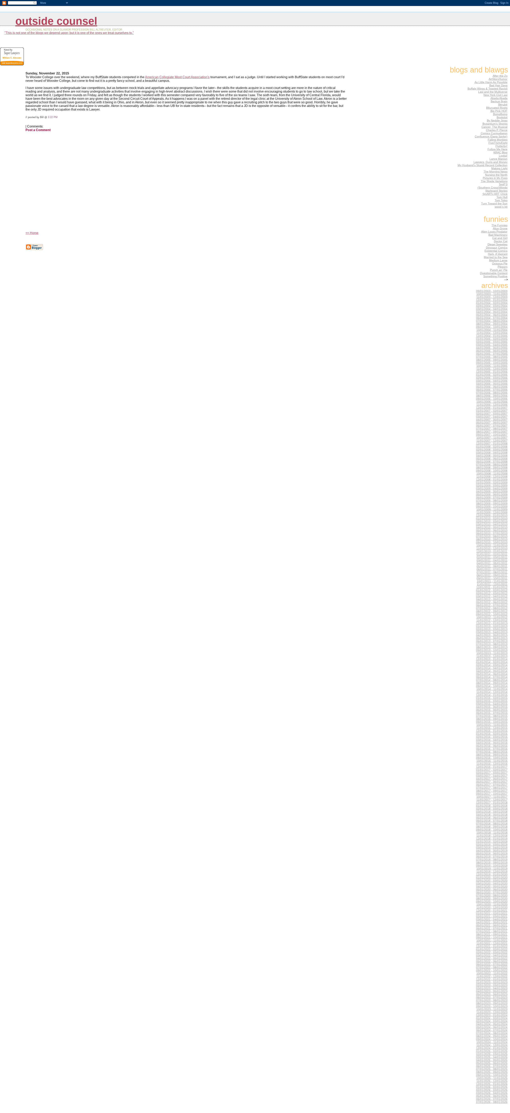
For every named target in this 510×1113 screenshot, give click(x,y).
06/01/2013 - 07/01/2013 (491, 641)
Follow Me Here (497, 149)
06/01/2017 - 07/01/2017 (491, 784)
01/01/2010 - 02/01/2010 (491, 518)
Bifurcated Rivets (496, 107)
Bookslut (502, 117)
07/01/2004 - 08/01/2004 (491, 321)
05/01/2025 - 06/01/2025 (491, 1063)
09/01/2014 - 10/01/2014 (491, 686)
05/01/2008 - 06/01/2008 (491, 458)
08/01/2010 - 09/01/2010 (491, 539)
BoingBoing (500, 114)
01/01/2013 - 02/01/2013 (491, 626)
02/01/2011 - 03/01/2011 (492, 557)
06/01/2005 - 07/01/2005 (491, 354)
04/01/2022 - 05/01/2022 (491, 958)
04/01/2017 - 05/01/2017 (491, 778)
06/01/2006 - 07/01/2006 (491, 389)
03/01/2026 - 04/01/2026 (491, 1093)
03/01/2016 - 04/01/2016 (491, 740)
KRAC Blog (500, 152)
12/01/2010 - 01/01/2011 (491, 551)
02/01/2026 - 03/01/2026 (491, 1090)
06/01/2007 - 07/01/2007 (491, 425)
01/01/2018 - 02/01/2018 (491, 805)
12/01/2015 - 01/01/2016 (491, 731)
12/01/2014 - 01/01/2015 (491, 695)
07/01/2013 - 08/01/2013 (491, 644)
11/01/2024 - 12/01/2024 (491, 1045)
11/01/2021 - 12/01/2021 (491, 943)
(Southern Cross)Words (492, 187)
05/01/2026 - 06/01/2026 (491, 1096)
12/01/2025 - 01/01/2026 (491, 1084)
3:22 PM (53, 117)
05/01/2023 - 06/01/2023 (491, 994)
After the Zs (500, 75)
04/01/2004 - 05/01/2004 (491, 312)
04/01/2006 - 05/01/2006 (491, 383)
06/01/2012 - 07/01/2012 (491, 605)
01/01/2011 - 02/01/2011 (492, 554)
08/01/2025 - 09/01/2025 (491, 1072)
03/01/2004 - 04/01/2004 (491, 309)
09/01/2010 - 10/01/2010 (491, 542)
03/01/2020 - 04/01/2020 (491, 883)
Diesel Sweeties (497, 244)
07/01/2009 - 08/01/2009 (491, 500)
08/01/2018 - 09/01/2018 (491, 826)
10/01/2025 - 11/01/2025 (491, 1078)
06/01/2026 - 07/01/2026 (491, 1099)
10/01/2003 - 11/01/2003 (491, 294)
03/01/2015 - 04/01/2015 (491, 704)
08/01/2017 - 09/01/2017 (491, 790)
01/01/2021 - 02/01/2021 (491, 913)
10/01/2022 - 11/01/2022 (491, 973)
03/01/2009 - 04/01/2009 (491, 488)
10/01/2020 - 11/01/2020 (491, 904)
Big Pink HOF (498, 111)
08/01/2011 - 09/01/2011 (492, 575)
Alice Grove (500, 228)
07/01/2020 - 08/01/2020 (491, 895)
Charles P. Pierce (496, 130)
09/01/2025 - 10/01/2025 (491, 1075)
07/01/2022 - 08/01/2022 (491, 967)
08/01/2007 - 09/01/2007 (491, 431)
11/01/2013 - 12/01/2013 (491, 656)
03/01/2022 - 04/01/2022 (491, 955)
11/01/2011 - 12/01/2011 (492, 584)
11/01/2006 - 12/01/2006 (491, 404)
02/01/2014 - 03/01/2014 (491, 665)
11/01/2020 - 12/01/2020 (491, 907)
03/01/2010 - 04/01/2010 (491, 524)
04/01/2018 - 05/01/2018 (491, 814)
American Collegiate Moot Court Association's (177, 77)
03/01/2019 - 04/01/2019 (491, 847)
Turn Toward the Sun (494, 203)
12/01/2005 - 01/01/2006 (491, 371)
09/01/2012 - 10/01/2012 (491, 614)
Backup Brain (499, 101)
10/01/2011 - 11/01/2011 (492, 581)
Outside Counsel (56, 21)
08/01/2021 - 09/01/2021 (491, 934)
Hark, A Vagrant (497, 254)
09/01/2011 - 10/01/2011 (492, 578)
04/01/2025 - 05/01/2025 (491, 1060)
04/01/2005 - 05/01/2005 (491, 348)
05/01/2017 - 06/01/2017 (491, 781)
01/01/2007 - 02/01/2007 (491, 410)
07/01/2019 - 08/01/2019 (491, 859)
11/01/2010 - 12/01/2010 (491, 548)
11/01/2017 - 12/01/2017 (491, 799)
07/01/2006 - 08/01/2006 (491, 392)
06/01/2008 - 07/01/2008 (491, 461)
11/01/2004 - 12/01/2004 (491, 333)
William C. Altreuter (12, 58)
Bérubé (502, 104)
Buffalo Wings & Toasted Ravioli (487, 88)
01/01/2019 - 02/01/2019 (491, 841)
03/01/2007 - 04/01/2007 (491, 416)
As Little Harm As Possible (491, 82)
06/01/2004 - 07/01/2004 (491, 318)
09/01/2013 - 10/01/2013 (491, 650)
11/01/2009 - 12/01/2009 (491, 512)
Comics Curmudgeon (494, 133)
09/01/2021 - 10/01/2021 (491, 937)
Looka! (503, 155)
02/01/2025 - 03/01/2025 (491, 1054)
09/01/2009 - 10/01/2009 (491, 506)
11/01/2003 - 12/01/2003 (491, 297)
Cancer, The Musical (494, 126)
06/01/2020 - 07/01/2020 (491, 892)
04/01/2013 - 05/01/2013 (491, 635)
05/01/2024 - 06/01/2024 (491, 1027)
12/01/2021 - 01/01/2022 (491, 946)
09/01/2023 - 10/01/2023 (491, 1006)
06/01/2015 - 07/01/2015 (491, 713)
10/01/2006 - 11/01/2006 (491, 401)
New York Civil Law (495, 95)
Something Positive (495, 276)
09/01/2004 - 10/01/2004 (491, 327)
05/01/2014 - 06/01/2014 (491, 674)
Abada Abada (498, 98)
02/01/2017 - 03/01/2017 (491, 772)
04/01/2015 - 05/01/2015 (491, 707)
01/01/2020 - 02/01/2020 (491, 877)
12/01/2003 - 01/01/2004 (491, 300)
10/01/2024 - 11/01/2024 (491, 1042)
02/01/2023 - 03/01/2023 (491, 985)
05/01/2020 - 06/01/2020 (491, 889)
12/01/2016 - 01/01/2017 (491, 766)
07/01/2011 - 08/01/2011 (492, 572)
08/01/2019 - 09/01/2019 (491, 862)
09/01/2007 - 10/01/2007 (491, 434)
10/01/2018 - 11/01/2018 (491, 832)
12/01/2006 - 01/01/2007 (491, 407)
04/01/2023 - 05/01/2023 (491, 991)
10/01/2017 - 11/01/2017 (491, 796)
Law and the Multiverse (492, 91)
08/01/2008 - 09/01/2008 (491, 467)
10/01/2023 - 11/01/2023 (491, 1009)
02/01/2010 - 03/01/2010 (491, 521)
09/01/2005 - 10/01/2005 (491, 362)
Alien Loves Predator (494, 231)
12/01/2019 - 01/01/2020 (491, 874)
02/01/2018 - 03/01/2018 (491, 808)
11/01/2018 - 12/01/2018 (491, 835)
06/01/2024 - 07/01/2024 (491, 1030)
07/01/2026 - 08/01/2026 (491, 1102)
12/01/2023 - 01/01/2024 (491, 1015)
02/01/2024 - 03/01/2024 (491, 1021)
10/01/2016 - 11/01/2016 (491, 760)
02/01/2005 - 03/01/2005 (491, 342)
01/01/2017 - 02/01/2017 (491, 769)
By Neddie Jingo (497, 120)
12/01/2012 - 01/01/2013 (491, 623)
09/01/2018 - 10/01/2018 (491, 829)
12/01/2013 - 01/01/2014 (491, 659)
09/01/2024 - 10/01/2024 (491, 1039)
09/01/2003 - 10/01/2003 (491, 291)
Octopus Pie (499, 263)
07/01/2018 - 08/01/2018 (491, 823)
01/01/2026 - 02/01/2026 (491, 1087)
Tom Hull (501, 197)
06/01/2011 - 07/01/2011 (492, 569)
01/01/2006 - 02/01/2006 (491, 374)
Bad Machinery (497, 234)
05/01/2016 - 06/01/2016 (491, 746)
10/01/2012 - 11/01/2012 (491, 617)
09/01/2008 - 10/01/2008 (491, 470)
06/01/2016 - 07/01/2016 (491, 749)
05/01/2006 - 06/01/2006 (491, 386)
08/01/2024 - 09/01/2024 (491, 1036)
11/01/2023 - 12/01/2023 (491, 1012)
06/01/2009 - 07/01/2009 (491, 497)
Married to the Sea (495, 257)
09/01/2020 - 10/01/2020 (491, 901)
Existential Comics (495, 250)
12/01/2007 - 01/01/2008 (491, 443)
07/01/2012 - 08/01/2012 (491, 608)
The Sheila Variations (494, 181)
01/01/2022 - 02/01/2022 (491, 949)
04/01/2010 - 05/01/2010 (491, 527)
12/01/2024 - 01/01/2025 (491, 1048)
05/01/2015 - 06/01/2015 (491, 710)
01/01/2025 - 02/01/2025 (491, 1051)
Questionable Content (493, 273)
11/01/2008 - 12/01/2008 (491, 476)
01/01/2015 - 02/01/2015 (491, 698)
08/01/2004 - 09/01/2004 (491, 324)
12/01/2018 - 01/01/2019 (491, 838)
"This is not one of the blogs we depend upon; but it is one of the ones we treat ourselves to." (69, 33)
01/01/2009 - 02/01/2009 (491, 482)
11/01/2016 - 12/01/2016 (491, 763)
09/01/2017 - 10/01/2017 (491, 793)
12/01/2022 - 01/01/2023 (491, 979)
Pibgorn (502, 266)
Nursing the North (496, 174)
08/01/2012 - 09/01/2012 (491, 611)
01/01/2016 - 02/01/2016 (491, 734)
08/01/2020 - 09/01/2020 (491, 898)
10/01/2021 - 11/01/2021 (491, 940)
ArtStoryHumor (498, 79)
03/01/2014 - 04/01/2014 (491, 668)
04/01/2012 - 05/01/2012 (491, 599)
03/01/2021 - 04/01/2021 (491, 919)
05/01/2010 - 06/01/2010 (491, 530)
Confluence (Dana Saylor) (491, 136)
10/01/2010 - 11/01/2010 (491, 545)
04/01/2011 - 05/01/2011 (492, 563)
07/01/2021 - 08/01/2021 (491, 931)
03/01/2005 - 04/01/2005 (491, 345)
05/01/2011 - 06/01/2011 (492, 566)
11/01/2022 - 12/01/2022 (491, 976)
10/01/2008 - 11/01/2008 (491, 473)
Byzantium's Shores (495, 123)
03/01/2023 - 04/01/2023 (491, 988)
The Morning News (495, 171)
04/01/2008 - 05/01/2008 (491, 455)
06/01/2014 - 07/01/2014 (491, 677)
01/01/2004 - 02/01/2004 (491, 303)
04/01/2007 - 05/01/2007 (491, 419)
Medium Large (498, 260)
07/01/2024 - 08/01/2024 (491, 1033)
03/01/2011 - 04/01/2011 (492, 560)
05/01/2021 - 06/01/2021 (491, 925)
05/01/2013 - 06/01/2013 (491, 638)
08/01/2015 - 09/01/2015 (491, 719)
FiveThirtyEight (497, 142)
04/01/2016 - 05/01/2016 (491, 743)
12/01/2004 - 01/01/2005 (491, 336)
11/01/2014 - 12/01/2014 (491, 692)
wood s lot (501, 206)
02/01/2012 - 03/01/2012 (491, 593)
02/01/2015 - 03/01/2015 (491, 701)
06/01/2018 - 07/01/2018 (491, 820)
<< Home (32, 233)
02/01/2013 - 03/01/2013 (491, 629)
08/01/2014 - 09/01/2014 (491, 683)
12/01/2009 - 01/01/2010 (491, 515)
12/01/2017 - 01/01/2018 (491, 802)
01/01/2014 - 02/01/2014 (491, 662)
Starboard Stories (496, 190)
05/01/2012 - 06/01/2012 (491, 602)
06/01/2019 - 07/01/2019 (491, 856)
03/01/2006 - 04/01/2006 (491, 380)
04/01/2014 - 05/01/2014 (491, 671)
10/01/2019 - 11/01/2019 (491, 868)
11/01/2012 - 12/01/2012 (491, 620)
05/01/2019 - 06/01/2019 (491, 853)
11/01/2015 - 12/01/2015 (491, 728)
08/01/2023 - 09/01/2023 (491, 1003)
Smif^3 (503, 184)
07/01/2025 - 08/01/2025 (491, 1069)
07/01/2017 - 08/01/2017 (491, 787)
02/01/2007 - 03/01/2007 (491, 413)
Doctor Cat (500, 241)
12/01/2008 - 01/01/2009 (491, 479)
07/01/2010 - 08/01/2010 (491, 536)
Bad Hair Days (498, 85)
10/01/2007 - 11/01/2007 (491, 437)
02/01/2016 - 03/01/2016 (491, 737)
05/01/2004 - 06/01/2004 (491, 315)
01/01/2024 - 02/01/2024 (491, 1018)
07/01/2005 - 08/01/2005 (491, 357)
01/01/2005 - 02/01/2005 (491, 339)
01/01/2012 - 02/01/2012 (491, 590)
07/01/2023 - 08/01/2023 (491, 1000)
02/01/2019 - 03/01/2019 (491, 844)
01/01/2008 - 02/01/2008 (491, 446)
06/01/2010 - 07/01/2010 (491, 533)
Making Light (499, 168)
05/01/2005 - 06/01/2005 (491, 351)
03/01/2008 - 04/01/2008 (491, 452)
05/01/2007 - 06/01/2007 (491, 422)
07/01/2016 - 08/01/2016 (491, 752)
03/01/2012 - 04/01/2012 (491, 596)
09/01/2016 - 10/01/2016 (491, 757)
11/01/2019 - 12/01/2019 (491, 871)
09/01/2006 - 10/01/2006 (491, 398)
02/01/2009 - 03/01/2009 (491, 485)
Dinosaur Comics (496, 247)
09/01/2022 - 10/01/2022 (491, 970)
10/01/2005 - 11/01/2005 (491, 365)
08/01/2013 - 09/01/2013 (491, 647)
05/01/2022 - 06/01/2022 (491, 961)
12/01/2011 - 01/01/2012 (491, 587)
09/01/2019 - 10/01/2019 (491, 865)
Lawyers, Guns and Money (490, 162)
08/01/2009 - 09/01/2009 (491, 503)
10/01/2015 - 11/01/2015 (491, 725)
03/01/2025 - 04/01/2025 (491, 1057)
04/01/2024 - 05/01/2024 (491, 1024)
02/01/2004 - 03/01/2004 (491, 306)
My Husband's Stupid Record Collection (482, 165)
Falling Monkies (497, 139)
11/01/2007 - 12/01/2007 (491, 440)
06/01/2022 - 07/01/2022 (491, 964)
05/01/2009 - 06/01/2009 (491, 494)
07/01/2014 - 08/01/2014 (491, 680)
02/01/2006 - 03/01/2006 (491, 377)
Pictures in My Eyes (495, 178)
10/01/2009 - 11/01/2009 (491, 509)
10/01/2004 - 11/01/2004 (491, 330)
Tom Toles (501, 200)
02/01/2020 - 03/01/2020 (491, 880)
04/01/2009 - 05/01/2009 (491, 491)
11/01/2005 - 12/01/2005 (491, 368)
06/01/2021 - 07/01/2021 (491, 928)
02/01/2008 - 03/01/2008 (491, 449)
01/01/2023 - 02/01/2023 (491, 982)
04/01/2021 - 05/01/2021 (491, 922)
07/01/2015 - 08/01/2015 (491, 716)
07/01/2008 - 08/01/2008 (491, 464)
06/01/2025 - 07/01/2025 (491, 1066)
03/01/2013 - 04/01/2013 (491, 632)
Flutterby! (501, 146)
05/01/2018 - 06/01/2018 (491, 817)
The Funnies (499, 225)
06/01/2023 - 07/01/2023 (491, 997)
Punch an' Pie (498, 270)
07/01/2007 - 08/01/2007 (491, 428)
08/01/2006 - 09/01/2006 (491, 395)
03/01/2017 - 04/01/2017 (491, 775)
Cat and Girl (499, 238)
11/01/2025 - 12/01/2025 (491, 1081)
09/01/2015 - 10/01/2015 (491, 722)
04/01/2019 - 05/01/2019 (491, 850)
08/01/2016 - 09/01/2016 (491, 755)
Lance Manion (498, 158)
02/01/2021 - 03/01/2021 (491, 916)
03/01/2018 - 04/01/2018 (491, 811)
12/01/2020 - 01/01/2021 (491, 910)
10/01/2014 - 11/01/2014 (491, 689)
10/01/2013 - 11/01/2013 (491, 653)
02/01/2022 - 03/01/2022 (491, 952)
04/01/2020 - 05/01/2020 (491, 886)
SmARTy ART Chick (495, 194)
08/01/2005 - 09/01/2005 (491, 359)
